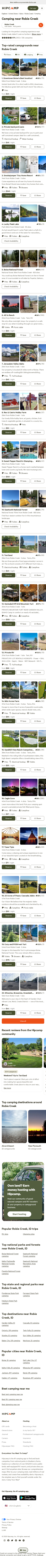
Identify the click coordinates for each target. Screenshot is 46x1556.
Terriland (23, 1075)
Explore (4, 13)
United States (13, 13)
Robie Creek (29, 13)
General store (7, 1430)
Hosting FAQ (28, 1446)
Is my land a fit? (29, 1430)
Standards (27, 1442)
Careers (5, 1438)
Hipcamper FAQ (8, 1446)
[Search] (41, 25)
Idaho (21, 13)
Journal (5, 1434)
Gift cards (5, 1426)
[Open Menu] (42, 8)
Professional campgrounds (33, 1434)
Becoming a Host (29, 1426)
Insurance (27, 1438)
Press (4, 1442)
